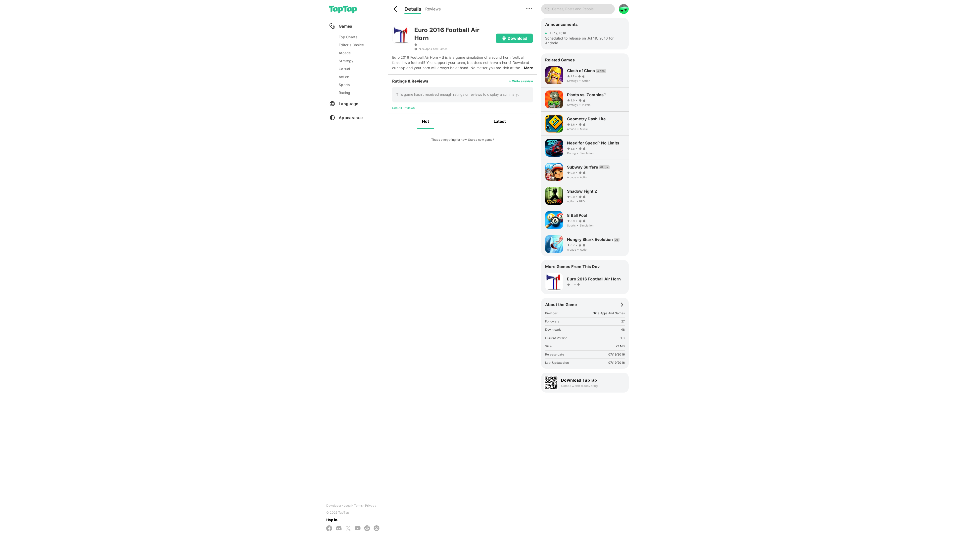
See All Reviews (403, 108)
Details (412, 9)
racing (344, 92)
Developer (333, 505)
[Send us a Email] (377, 528)
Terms (358, 505)
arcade (345, 53)
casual (344, 69)
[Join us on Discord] (339, 528)
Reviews (433, 8)
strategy (346, 61)
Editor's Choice (351, 45)
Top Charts (348, 37)
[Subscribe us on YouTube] (358, 528)
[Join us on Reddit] (367, 528)
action (344, 77)
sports (344, 85)
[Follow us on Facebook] (329, 528)
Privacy (370, 505)
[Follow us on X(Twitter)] (348, 528)
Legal (348, 505)
